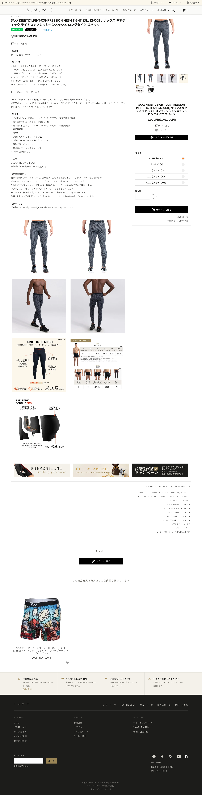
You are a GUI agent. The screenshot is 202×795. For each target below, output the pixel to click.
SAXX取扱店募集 (141, 727)
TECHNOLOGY (128, 705)
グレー (187, 528)
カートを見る (79, 736)
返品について (182, 216)
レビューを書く (102, 561)
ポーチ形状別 (165, 532)
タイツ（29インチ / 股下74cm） (177, 492)
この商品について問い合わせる (157, 486)
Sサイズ (187, 504)
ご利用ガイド (20, 727)
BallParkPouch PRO (182, 532)
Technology (93, 10)
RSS (152, 762)
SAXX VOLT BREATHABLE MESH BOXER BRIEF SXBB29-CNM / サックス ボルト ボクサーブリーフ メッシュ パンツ (41, 651)
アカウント (158, 2)
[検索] (173, 10)
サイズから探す (173, 504)
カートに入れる (163, 209)
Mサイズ (187, 508)
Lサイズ (187, 512)
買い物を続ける (181, 486)
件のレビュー (47, 30)
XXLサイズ (186, 520)
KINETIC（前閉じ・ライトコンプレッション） (172, 496)
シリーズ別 (145, 496)
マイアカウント (81, 731)
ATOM (158, 762)
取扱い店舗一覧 (140, 731)
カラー (178, 528)
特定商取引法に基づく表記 (177, 220)
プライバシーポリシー (160, 771)
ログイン (175, 2)
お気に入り (163, 130)
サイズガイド (20, 731)
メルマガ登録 (19, 755)
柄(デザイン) (177, 524)
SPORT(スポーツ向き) (181, 500)
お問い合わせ (181, 705)
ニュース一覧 (112, 10)
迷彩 (188, 524)
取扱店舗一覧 (129, 10)
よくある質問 (20, 736)
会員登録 (193, 2)
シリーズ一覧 (75, 10)
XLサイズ (186, 516)
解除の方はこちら (21, 766)
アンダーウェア (154, 492)
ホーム (141, 492)
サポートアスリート (143, 722)
